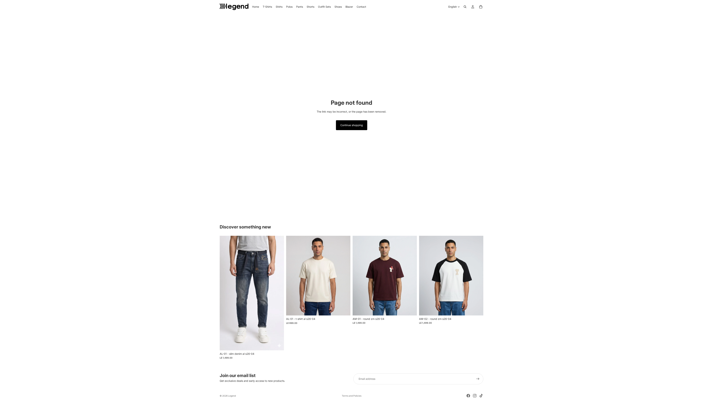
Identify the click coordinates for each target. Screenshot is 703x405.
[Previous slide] (291, 276)
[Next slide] (344, 276)
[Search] (465, 7)
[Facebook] (468, 395)
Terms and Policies (351, 395)
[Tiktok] (481, 395)
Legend (232, 395)
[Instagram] (475, 395)
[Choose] (278, 344)
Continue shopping (351, 125)
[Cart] (481, 7)
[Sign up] (478, 379)
